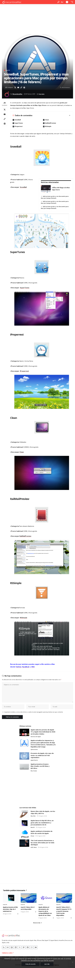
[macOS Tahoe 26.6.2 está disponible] (29, 898)
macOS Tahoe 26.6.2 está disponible (27, 908)
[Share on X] (15, 87)
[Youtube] (36, 947)
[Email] (18, 87)
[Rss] (3, 947)
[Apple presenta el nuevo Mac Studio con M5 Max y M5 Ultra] (24, 766)
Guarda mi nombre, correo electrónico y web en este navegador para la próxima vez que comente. (33, 712)
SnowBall (18, 120)
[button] (58, 2)
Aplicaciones (34, 749)
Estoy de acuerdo (30, 964)
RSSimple (48, 126)
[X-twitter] (19, 947)
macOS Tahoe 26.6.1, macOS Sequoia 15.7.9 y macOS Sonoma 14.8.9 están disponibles (63, 911)
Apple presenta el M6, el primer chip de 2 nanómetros (10, 909)
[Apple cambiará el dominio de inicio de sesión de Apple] (24, 834)
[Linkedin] (15, 947)
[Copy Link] (21, 87)
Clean (47, 120)
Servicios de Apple (36, 736)
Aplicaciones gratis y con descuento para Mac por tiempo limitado (55, 197)
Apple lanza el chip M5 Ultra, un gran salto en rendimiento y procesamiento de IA (42, 823)
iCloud (32, 836)
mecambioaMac (17, 94)
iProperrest (19, 126)
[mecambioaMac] (12, 2)
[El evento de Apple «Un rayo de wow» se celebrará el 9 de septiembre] (24, 756)
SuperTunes (19, 123)
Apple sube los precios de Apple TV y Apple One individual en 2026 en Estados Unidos (43, 732)
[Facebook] (27, 947)
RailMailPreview (50, 123)
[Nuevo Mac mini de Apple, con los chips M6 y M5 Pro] (24, 814)
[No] (73, 962)
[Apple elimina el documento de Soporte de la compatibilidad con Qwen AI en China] (46, 898)
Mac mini (33, 816)
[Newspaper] (7, 947)
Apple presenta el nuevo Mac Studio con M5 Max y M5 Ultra (40, 766)
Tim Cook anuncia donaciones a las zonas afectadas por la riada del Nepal (42, 842)
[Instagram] (31, 947)
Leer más (47, 964)
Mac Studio (34, 771)
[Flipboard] (11, 947)
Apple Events (34, 760)
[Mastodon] (23, 947)
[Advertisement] (37, 18)
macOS (8, 70)
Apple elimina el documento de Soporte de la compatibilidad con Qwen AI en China (45, 911)
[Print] (24, 87)
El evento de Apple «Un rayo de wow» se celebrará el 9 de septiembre (42, 755)
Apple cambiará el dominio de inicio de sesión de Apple (41, 832)
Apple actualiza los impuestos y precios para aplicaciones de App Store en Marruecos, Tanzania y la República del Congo (43, 743)
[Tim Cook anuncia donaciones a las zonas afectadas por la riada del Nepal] (24, 843)
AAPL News (34, 847)
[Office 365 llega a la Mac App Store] (46, 188)
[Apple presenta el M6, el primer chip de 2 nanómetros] (11, 898)
